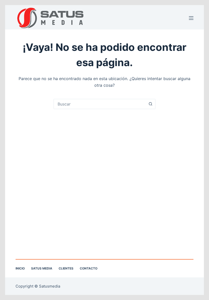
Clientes (66, 268)
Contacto (88, 268)
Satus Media (41, 268)
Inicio (20, 268)
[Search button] (150, 104)
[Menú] (191, 18)
